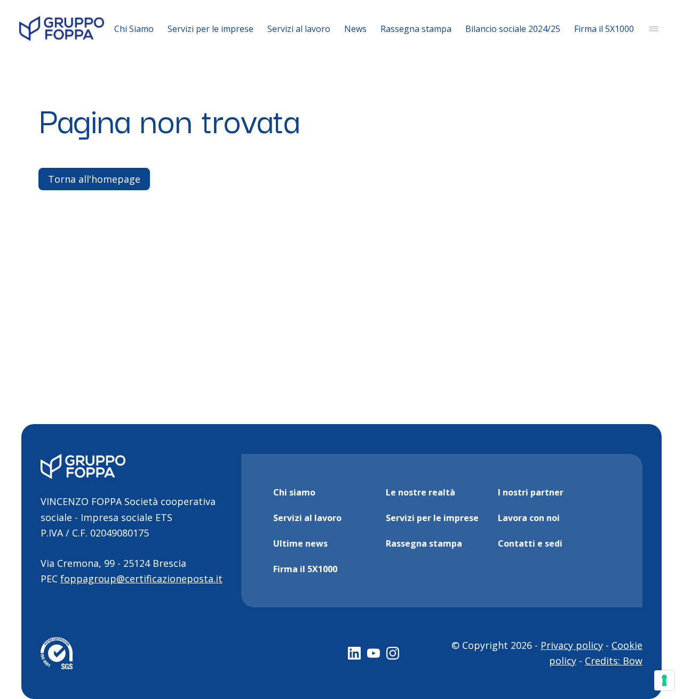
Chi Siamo (134, 29)
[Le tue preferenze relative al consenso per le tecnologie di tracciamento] (664, 680)
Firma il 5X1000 (604, 29)
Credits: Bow (613, 660)
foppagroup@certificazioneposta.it (141, 578)
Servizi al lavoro (298, 29)
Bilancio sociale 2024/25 (512, 29)
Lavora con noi (529, 518)
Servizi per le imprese (210, 29)
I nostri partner (530, 492)
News (355, 29)
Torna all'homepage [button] (94, 179)
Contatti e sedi (530, 543)
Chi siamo (294, 492)
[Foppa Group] (61, 28)
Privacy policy (572, 645)
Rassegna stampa (415, 29)
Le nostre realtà (420, 492)
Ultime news (300, 543)
